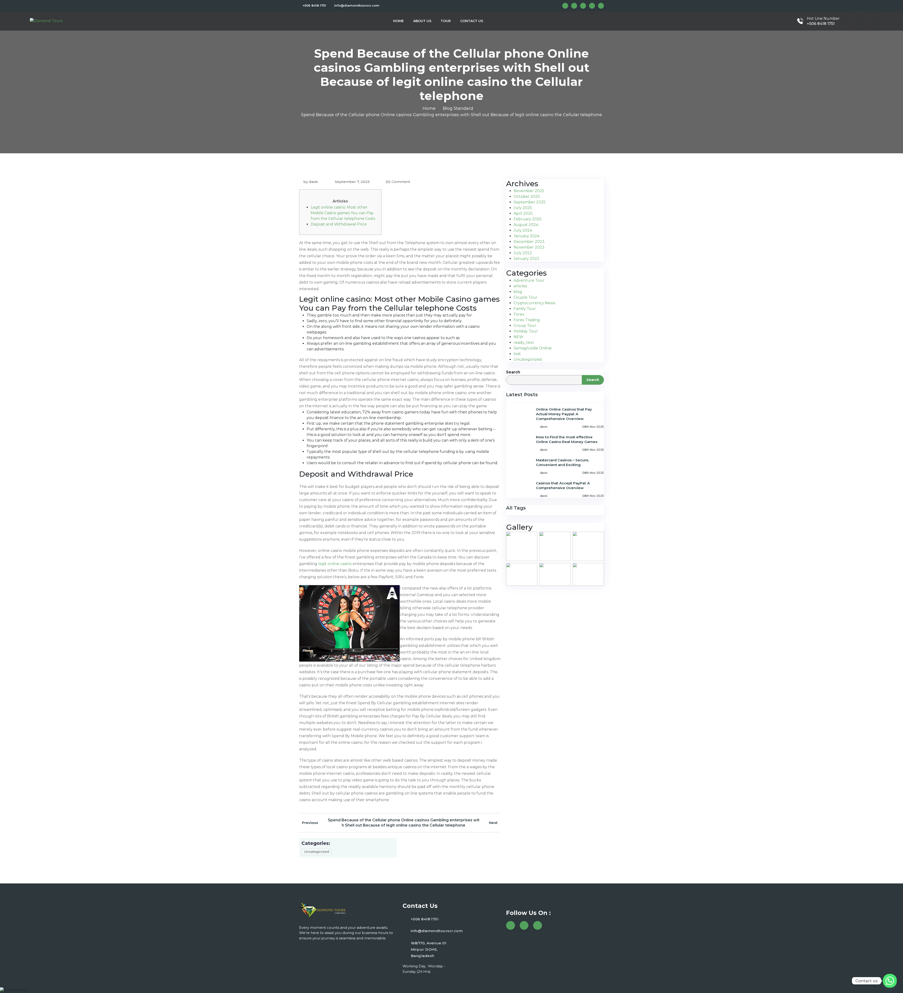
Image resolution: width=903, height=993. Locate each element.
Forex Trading (527, 320)
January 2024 (526, 236)
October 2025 (527, 196)
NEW (518, 337)
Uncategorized (316, 852)
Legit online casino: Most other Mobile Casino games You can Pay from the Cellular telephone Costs (343, 213)
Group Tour (525, 325)
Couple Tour (526, 297)
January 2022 (526, 258)
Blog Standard (458, 108)
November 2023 (529, 247)
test (517, 354)
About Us (422, 21)
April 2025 (523, 213)
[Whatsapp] (889, 980)
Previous (310, 822)
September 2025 (530, 202)
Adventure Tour (529, 280)
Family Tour (525, 308)
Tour (446, 21)
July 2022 (523, 253)
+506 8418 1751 (314, 5)
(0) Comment (398, 181)
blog (518, 291)
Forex (519, 314)
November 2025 (529, 191)
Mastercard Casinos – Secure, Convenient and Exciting (562, 462)
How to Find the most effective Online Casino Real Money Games (566, 439)
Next (493, 822)
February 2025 (528, 219)
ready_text (524, 342)
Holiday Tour (526, 331)
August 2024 (526, 224)
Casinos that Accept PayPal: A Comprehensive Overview (563, 485)
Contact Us (471, 21)
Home (398, 21)
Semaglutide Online (533, 348)
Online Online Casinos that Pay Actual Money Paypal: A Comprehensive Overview (564, 414)
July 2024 (523, 230)
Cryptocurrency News (534, 303)
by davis (310, 181)
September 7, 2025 (352, 181)
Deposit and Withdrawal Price (339, 224)
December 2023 (529, 241)
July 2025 (523, 208)
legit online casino (335, 564)
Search (513, 372)
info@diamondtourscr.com (356, 5)
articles (520, 286)
